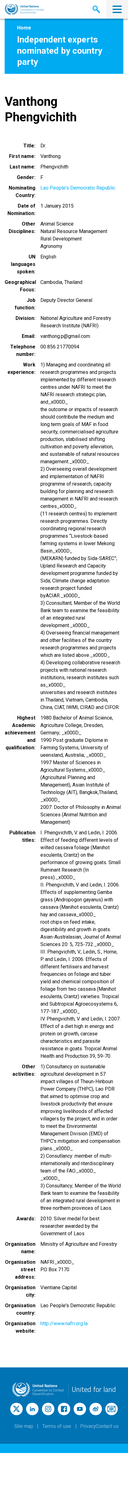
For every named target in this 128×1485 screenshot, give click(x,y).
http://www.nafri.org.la (64, 1323)
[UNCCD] (24, 9)
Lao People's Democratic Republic (77, 188)
